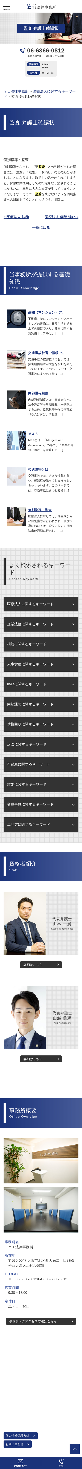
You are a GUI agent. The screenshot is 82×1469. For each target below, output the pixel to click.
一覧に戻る (41, 228)
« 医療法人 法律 (16, 217)
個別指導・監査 (16, 160)
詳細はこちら (33, 964)
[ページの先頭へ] (75, 1449)
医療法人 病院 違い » (61, 217)
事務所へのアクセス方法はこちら (33, 1321)
